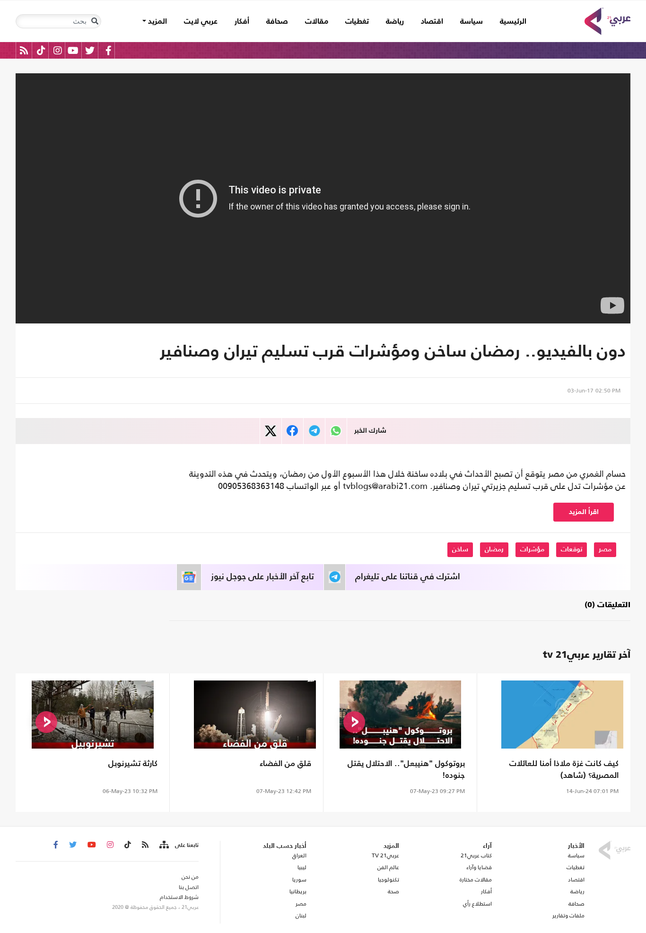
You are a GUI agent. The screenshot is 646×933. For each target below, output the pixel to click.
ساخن (460, 549)
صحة (393, 891)
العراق (299, 855)
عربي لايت (201, 22)
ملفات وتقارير (568, 915)
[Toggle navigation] (94, 21)
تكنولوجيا (388, 879)
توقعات (571, 549)
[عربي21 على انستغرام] (57, 50)
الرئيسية (508, 21)
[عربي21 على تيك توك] (41, 50)
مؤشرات (532, 549)
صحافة (277, 22)
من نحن (190, 876)
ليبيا (301, 867)
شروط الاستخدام (179, 897)
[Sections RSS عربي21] (163, 845)
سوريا (299, 879)
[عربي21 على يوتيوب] (73, 50)
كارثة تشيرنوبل (132, 764)
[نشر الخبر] (270, 431)
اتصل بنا (189, 887)
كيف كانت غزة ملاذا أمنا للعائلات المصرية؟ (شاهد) (564, 770)
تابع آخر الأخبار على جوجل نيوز (262, 577)
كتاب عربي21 (476, 855)
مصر (605, 549)
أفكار (242, 22)
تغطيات (357, 22)
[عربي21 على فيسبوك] (108, 50)
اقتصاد (432, 22)
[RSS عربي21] (24, 50)
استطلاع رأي (477, 903)
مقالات (316, 22)
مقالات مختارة (476, 879)
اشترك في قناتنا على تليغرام (407, 577)
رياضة (395, 22)
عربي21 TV (385, 855)
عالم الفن (388, 867)
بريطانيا (297, 891)
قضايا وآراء (479, 867)
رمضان (494, 549)
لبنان (301, 915)
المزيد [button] (156, 22)
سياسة (471, 22)
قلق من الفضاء (285, 764)
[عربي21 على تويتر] (90, 50)
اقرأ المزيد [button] (584, 511)
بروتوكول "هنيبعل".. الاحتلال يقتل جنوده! (406, 770)
